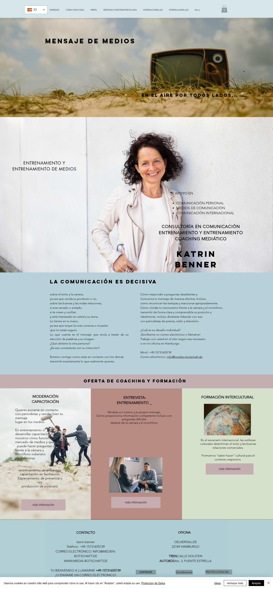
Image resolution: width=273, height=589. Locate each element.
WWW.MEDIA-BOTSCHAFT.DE (86, 561)
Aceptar (256, 583)
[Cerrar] (268, 583)
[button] (224, 9)
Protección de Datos (153, 583)
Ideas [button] (217, 583)
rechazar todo (235, 583)
